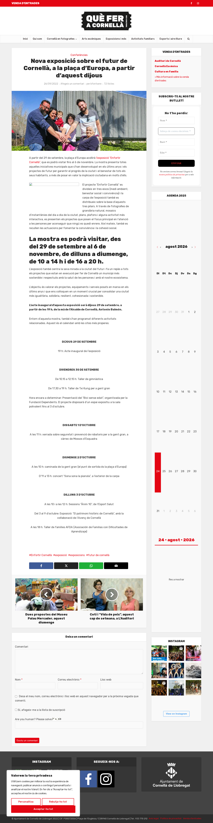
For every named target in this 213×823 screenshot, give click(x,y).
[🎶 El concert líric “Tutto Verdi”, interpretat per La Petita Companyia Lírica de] (159, 670)
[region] (43, 793)
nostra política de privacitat (172, 174)
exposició (61, 555)
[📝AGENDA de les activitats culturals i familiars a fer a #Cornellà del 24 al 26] (193, 653)
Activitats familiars (143, 38)
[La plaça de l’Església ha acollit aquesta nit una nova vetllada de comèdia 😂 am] (159, 688)
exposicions (77, 555)
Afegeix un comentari (72, 83)
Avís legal (154, 818)
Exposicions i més (116, 38)
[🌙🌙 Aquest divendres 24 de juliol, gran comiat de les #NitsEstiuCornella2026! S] (176, 670)
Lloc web (105, 679)
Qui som (37, 38)
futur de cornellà (98, 555)
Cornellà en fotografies (61, 38)
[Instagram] (106, 779)
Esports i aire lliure (171, 38)
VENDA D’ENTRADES (25, 3)
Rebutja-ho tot (58, 801)
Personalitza (25, 801)
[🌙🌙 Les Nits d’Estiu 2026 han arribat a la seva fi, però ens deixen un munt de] (176, 653)
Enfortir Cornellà (41, 555)
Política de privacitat (170, 818)
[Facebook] (88, 779)
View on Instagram (176, 713)
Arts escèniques (91, 38)
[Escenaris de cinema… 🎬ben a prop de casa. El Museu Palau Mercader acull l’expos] (193, 670)
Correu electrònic (69, 679)
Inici (25, 38)
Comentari (21, 646)
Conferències (79, 55)
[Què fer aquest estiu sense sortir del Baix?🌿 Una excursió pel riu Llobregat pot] (193, 688)
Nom (18, 679)
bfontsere (96, 83)
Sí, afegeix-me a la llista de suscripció (41, 709)
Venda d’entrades (192, 818)
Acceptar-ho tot (43, 809)
